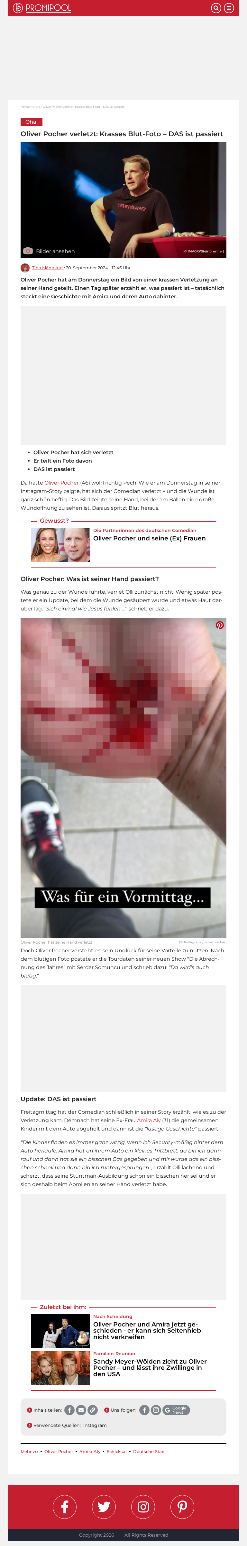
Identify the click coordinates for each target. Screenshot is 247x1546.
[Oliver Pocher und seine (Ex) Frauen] (60, 545)
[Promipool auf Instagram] (143, 1507)
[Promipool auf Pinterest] (182, 1507)
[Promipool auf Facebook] (64, 1507)
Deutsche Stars (149, 1451)
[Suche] (216, 8)
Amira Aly (149, 1120)
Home (25, 106)
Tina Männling (47, 267)
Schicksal (117, 1451)
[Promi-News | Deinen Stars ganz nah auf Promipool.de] (112, 8)
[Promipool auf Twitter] (103, 1507)
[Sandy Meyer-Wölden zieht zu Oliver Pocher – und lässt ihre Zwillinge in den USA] (60, 1368)
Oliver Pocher (61, 483)
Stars (36, 106)
